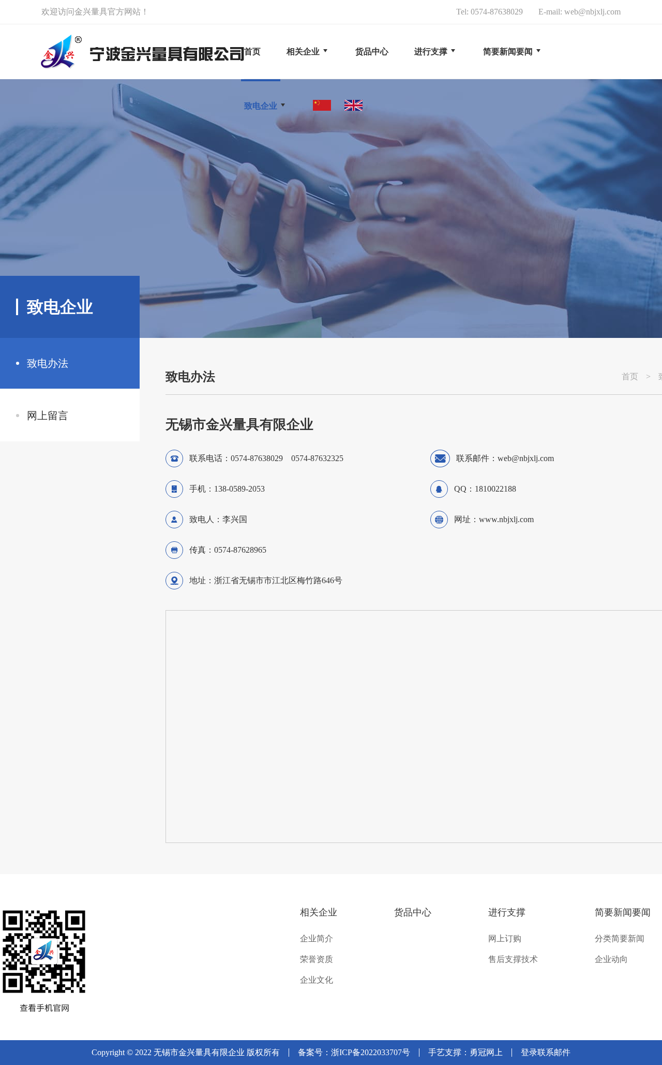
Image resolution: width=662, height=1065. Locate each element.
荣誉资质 (316, 959)
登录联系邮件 (545, 1052)
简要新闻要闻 (623, 912)
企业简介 (316, 939)
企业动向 (611, 959)
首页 (252, 51)
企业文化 (316, 980)
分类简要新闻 (619, 939)
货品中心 (412, 912)
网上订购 (504, 939)
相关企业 (318, 912)
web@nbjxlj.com (592, 11)
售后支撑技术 (513, 959)
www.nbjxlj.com (506, 519)
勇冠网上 (486, 1052)
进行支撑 (506, 912)
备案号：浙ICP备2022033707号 (354, 1052)
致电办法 (47, 363)
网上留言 (47, 415)
